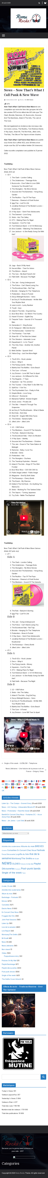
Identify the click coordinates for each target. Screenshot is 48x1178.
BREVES (39, 846)
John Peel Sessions (9, 920)
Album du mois (7, 894)
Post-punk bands (31, 868)
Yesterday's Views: (9, 1098)
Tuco (24, 873)
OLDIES (16, 863)
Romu (22, 100)
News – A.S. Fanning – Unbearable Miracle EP (18, 807)
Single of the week (12, 872)
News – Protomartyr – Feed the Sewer (16, 811)
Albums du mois (27, 846)
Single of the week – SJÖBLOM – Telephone (20, 763)
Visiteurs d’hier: (8, 1102)
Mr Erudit (36, 859)
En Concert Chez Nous (26, 850)
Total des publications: (10, 1113)
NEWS (7, 863)
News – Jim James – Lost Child (13, 821)
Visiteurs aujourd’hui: (9, 1095)
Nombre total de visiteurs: (11, 1110)
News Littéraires (8, 946)
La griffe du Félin (22, 854)
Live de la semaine (9, 927)
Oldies (4, 953)
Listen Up (5, 923)
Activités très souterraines (11, 846)
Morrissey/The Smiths (21, 858)
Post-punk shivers (8, 972)
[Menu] (3, 35)
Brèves (4, 901)
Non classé (6, 949)
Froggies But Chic (8, 916)
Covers (4, 850)
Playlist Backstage (8, 964)
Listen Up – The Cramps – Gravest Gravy (16, 803)
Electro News (6, 908)
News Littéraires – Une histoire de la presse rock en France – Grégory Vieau (25, 770)
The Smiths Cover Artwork (11, 979)
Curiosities (12, 850)
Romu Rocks (20, 1173)
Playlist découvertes (9, 968)
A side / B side (7, 886)
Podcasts (18, 869)
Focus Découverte (8, 854)
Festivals (41, 850)
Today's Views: (8, 1091)
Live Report (6, 931)
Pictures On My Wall (26, 864)
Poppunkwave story (11, 956)
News (4, 942)
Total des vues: (8, 1106)
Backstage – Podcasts (10, 897)
